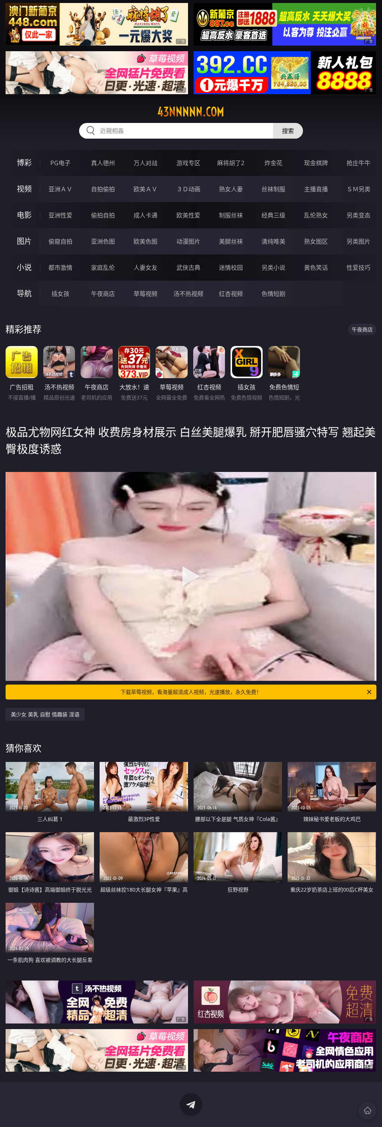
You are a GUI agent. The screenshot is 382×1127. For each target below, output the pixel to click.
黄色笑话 (316, 267)
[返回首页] (367, 1111)
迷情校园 (231, 267)
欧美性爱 (188, 215)
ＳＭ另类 (358, 189)
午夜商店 (103, 294)
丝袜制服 (273, 189)
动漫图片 (188, 241)
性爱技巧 (358, 267)
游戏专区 (188, 163)
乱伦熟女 (316, 215)
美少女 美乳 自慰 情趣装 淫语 (45, 714)
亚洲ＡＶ (60, 189)
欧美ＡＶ (145, 189)
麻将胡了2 (230, 163)
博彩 (24, 163)
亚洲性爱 (60, 215)
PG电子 (60, 163)
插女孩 (60, 294)
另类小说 (273, 267)
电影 (24, 215)
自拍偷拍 (103, 189)
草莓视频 (145, 294)
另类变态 (358, 215)
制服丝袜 (231, 215)
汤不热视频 (188, 294)
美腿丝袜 (231, 241)
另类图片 (358, 241)
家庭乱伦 (103, 267)
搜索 (288, 131)
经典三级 (273, 215)
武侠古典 (188, 267)
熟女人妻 (231, 189)
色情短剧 (273, 294)
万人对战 (145, 163)
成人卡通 (145, 215)
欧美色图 (145, 241)
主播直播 (316, 189)
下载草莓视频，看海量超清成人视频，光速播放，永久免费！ (191, 691)
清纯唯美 (273, 241)
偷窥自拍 (60, 241)
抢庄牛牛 (358, 163)
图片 (24, 241)
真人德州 (103, 163)
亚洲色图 (103, 241)
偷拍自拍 (103, 215)
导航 (24, 293)
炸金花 (273, 163)
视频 (24, 189)
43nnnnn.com (190, 111)
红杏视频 (231, 294)
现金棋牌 (316, 163)
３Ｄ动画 (188, 189)
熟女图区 (316, 241)
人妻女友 (145, 267)
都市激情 (60, 267)
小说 (24, 267)
